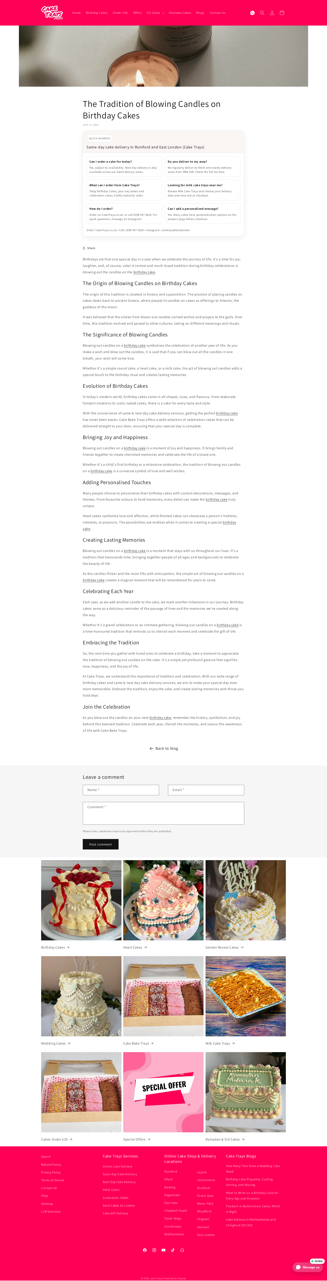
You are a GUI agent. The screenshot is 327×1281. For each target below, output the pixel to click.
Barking (169, 1187)
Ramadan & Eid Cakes (223, 1139)
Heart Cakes (132, 947)
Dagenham (172, 1195)
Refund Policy (51, 1165)
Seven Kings (173, 1218)
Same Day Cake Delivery (120, 1174)
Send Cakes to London (119, 1205)
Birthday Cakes (53, 947)
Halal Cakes (111, 1190)
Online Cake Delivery (117, 1166)
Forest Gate (205, 1196)
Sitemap (47, 1204)
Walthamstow (174, 1234)
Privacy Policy (51, 1172)
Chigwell (203, 1219)
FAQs (44, 1196)
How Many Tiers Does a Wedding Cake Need (253, 1168)
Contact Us (49, 1188)
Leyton (202, 1172)
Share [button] (91, 248)
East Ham (171, 1203)
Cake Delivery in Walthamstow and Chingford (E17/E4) (251, 1222)
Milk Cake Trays (218, 1043)
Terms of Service (53, 1180)
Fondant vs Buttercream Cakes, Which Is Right (253, 1209)
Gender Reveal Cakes (222, 947)
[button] (155, 12)
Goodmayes (172, 1226)
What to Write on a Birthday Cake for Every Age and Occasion (252, 1195)
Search (46, 1157)
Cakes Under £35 (54, 1139)
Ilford (168, 1179)
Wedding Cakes (53, 1043)
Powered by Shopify (174, 1278)
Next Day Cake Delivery (119, 1182)
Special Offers (134, 1139)
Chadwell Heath (175, 1211)
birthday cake (144, 272)
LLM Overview (51, 1211)
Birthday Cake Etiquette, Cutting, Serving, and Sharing (249, 1182)
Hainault (203, 1227)
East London (206, 1235)
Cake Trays (156, 1278)
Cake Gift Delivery (115, 1213)
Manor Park (205, 1203)
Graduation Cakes (116, 1198)
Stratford (203, 1188)
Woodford (204, 1211)
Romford (170, 1171)
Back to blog (166, 748)
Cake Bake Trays (136, 1043)
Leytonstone (206, 1180)
